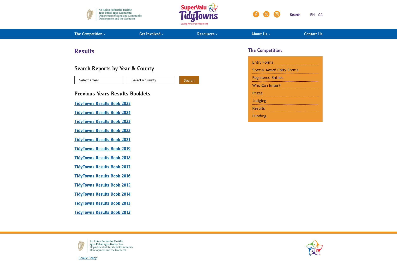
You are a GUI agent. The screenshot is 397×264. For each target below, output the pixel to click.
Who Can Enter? (266, 85)
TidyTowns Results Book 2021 (102, 140)
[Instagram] (277, 14)
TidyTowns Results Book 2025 (102, 103)
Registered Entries (267, 77)
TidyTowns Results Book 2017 (102, 167)
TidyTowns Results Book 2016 (102, 176)
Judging (259, 100)
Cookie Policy (88, 258)
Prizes (257, 92)
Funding (259, 115)
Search (189, 80)
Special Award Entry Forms (275, 69)
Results (258, 108)
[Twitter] (266, 14)
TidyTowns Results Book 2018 (102, 158)
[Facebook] (256, 14)
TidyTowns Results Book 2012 (102, 212)
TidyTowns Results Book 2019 (102, 149)
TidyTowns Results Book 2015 (102, 185)
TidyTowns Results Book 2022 (102, 130)
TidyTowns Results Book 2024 (102, 112)
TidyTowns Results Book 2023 (102, 121)
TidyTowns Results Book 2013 (102, 203)
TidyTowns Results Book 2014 (102, 194)
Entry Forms (262, 62)
